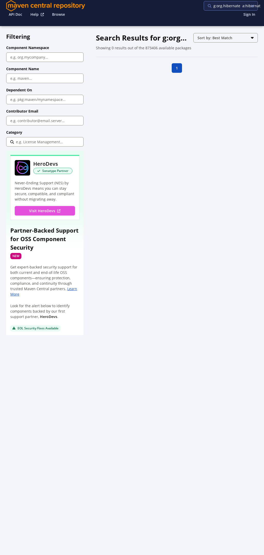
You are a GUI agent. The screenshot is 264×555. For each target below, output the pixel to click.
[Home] (45, 6)
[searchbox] (236, 6)
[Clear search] (252, 5)
